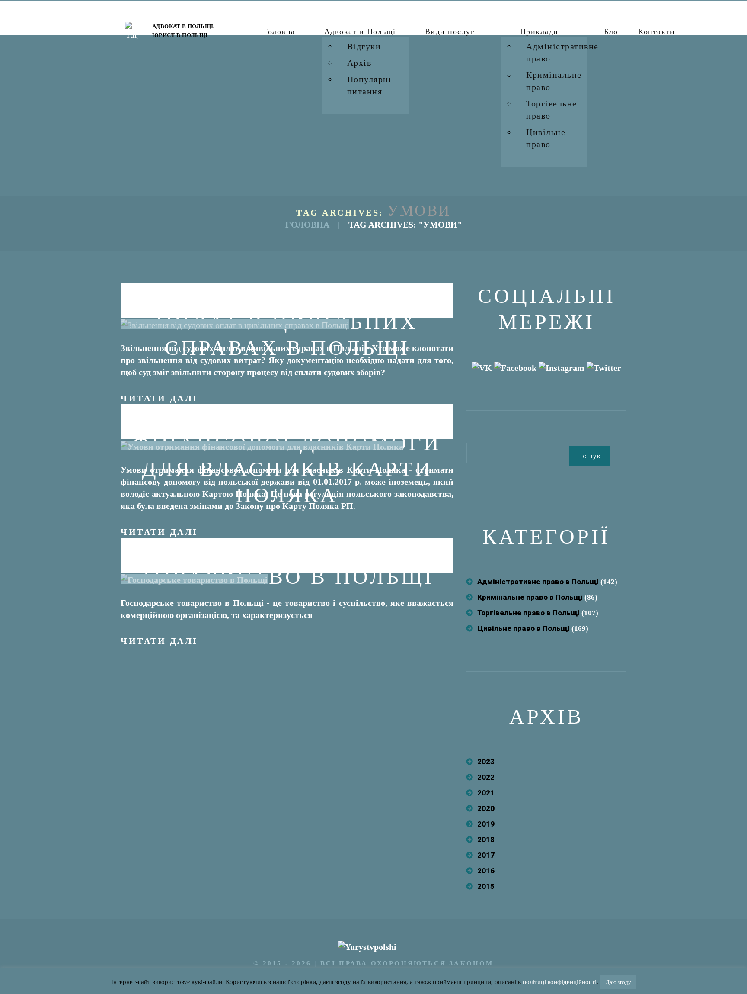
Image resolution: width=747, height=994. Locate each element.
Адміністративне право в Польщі (538, 581)
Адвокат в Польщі (360, 31)
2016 (486, 870)
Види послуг (450, 31)
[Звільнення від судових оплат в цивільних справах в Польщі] (235, 324)
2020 (486, 808)
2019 (486, 824)
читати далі (159, 398)
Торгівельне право (551, 109)
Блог (613, 31)
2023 (486, 761)
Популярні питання (369, 85)
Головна (279, 31)
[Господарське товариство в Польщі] (194, 579)
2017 (486, 855)
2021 (486, 792)
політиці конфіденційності (560, 981)
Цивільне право (545, 138)
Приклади (539, 31)
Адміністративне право (562, 52)
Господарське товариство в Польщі (287, 563)
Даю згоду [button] (618, 982)
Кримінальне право (554, 81)
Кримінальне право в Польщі (530, 597)
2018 (486, 839)
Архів (359, 63)
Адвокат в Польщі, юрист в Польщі (183, 31)
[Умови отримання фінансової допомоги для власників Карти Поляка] (262, 445)
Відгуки (364, 46)
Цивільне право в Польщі (523, 628)
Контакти (656, 31)
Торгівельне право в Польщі (528, 612)
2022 (486, 777)
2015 (486, 886)
